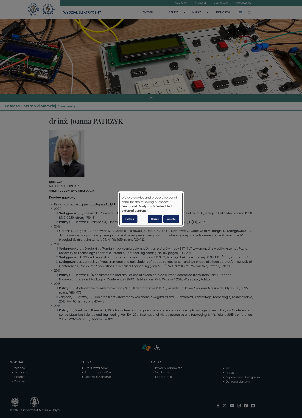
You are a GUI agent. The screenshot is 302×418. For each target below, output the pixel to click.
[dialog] (151, 209)
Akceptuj (171, 219)
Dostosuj (129, 219)
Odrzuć (155, 219)
